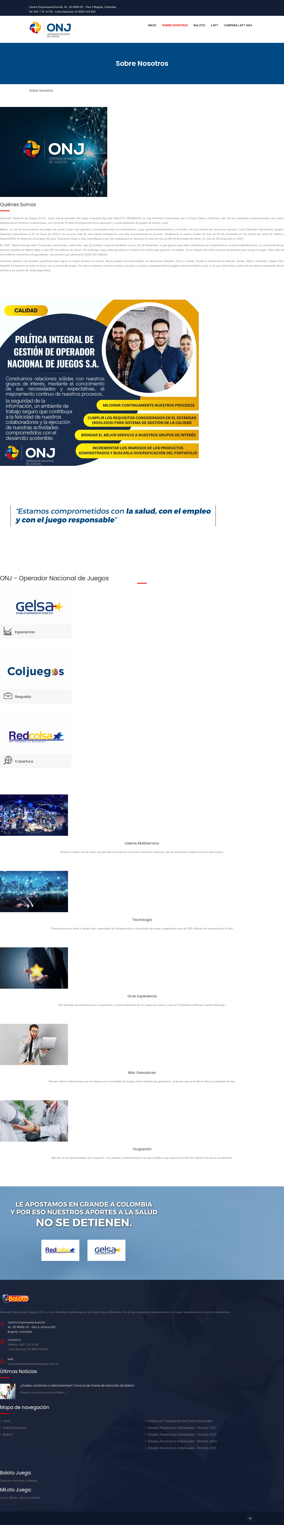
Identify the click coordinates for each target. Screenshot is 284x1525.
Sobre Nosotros (175, 25)
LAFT (214, 25)
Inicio (152, 25)
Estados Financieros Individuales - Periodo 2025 (182, 1448)
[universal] (50, 29)
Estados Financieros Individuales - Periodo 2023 (182, 1434)
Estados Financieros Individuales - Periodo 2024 (182, 1441)
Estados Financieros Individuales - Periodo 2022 (182, 1428)
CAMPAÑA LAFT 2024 (238, 25)
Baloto (199, 25)
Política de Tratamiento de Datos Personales (180, 1421)
